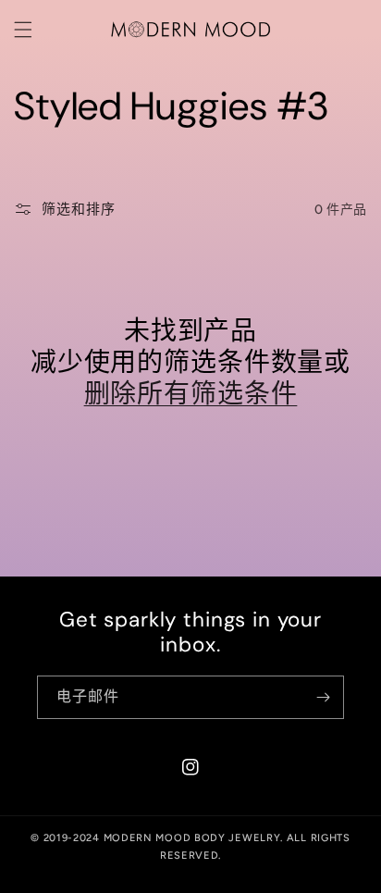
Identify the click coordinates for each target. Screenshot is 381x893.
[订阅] (322, 697)
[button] (23, 29)
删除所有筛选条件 (191, 394)
